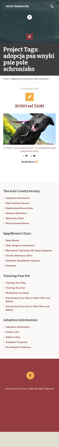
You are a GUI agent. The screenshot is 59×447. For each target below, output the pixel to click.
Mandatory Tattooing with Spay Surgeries (29, 250)
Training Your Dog (16, 282)
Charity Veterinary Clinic (19, 255)
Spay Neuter (12, 240)
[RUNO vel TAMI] (29, 129)
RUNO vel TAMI (29, 106)
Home (6, 79)
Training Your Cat (15, 287)
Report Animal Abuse (17, 223)
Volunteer (11, 265)
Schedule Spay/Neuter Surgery (23, 260)
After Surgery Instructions (20, 245)
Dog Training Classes (18, 203)
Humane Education (16, 213)
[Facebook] (29, 17)
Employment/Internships (19, 208)
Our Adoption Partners (18, 347)
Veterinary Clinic (15, 218)
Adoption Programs (17, 342)
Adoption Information (18, 198)
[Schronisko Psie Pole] (29, 26)
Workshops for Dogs (17, 293)
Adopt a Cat (12, 332)
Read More (28, 161)
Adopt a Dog (13, 337)
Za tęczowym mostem (24, 148)
